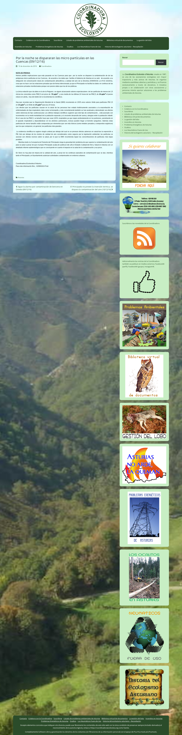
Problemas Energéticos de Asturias (49, 46)
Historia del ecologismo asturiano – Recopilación (124, 46)
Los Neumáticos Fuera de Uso (89, 46)
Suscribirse (58, 40)
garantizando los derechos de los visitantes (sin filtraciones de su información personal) (86, 732)
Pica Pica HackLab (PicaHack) (145, 732)
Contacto (18, 40)
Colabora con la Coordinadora (38, 40)
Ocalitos (70, 46)
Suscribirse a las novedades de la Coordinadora (140, 223)
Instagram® (149, 266)
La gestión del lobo (144, 40)
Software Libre (44, 732)
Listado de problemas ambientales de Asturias (84, 40)
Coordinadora (46, 66)
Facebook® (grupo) (136, 266)
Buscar (125, 57)
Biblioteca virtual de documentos (120, 40)
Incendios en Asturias (23, 46)
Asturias (21, 177)
